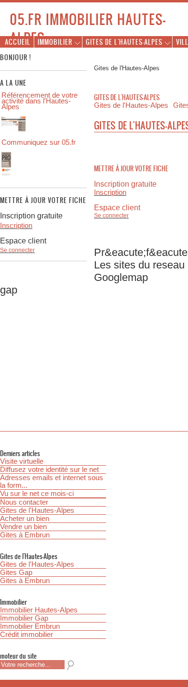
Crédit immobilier (26, 634)
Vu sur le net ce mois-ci (37, 493)
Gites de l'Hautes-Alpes (37, 510)
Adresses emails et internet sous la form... (51, 481)
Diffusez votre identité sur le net (49, 469)
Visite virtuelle (21, 461)
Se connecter (111, 215)
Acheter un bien (24, 518)
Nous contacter (24, 502)
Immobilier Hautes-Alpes (39, 610)
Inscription (110, 192)
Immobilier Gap (24, 618)
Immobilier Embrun (30, 626)
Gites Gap (16, 572)
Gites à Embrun (25, 535)
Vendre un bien (23, 527)
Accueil (17, 41)
